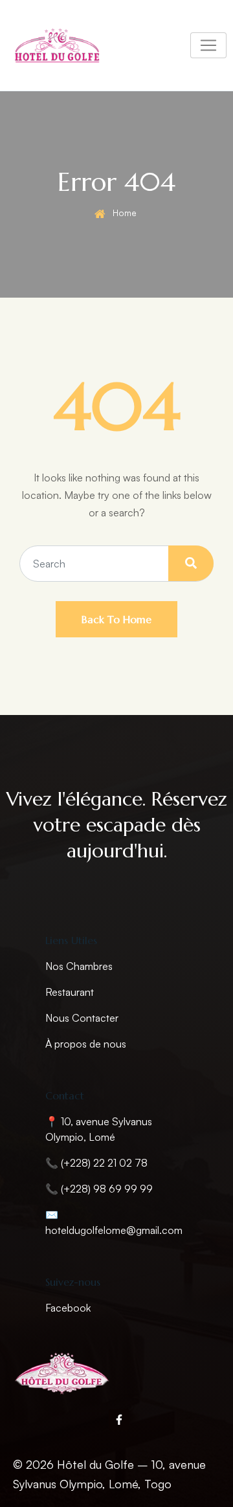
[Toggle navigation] (208, 45)
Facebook (68, 1307)
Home (125, 212)
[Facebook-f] (119, 1419)
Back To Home (116, 619)
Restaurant (69, 991)
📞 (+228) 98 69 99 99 (99, 1188)
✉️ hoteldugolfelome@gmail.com (114, 1222)
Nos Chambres (79, 966)
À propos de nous (85, 1043)
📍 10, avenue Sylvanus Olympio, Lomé (98, 1129)
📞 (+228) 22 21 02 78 (96, 1162)
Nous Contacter (81, 1017)
